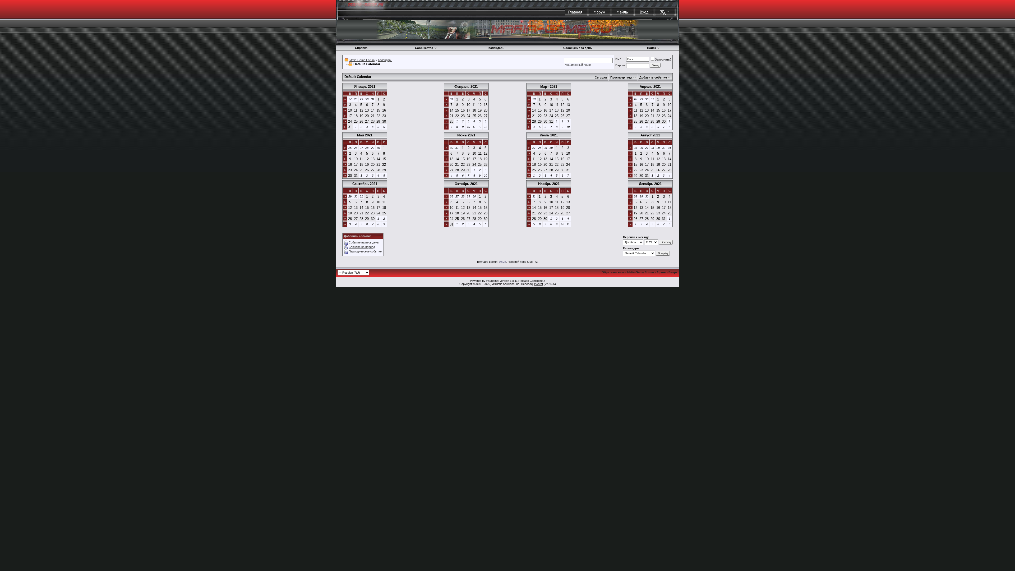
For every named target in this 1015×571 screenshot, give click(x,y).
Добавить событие (653, 77)
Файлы (623, 12)
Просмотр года (621, 77)
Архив (661, 272)
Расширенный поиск (577, 64)
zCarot (538, 284)
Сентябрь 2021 (364, 184)
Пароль (620, 65)
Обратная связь (613, 272)
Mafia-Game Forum (362, 60)
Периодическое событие (365, 251)
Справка (361, 47)
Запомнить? (663, 59)
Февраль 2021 (466, 87)
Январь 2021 (364, 87)
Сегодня (601, 77)
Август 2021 (650, 135)
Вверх (672, 272)
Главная (575, 12)
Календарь (496, 47)
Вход (644, 12)
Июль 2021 (549, 135)
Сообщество (424, 47)
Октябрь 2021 (466, 184)
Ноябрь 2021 (549, 184)
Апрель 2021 (650, 87)
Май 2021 (364, 135)
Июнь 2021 (466, 135)
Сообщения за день (577, 47)
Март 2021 (548, 87)
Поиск (651, 47)
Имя (618, 59)
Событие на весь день (364, 242)
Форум (599, 12)
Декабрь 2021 (650, 184)
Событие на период (362, 246)
